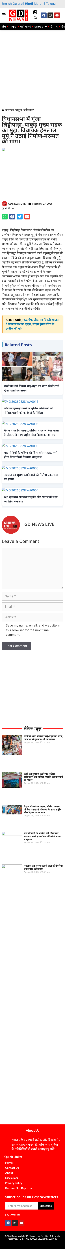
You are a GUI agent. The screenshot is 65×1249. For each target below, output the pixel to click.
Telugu (51, 3)
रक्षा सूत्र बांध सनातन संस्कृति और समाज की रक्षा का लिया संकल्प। (31, 499)
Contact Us (12, 1167)
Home (9, 1162)
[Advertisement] (32, 67)
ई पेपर (54, 26)
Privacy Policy (13, 1183)
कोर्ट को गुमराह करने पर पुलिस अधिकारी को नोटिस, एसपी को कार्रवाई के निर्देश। (43, 777)
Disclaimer (11, 1177)
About (9, 1172)
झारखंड (38, 26)
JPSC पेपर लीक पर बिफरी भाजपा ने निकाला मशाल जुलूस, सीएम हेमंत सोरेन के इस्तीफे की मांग (33, 324)
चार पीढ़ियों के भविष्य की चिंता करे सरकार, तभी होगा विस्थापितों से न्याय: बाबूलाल (42, 836)
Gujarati (18, 3)
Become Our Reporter (18, 1188)
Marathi (39, 3)
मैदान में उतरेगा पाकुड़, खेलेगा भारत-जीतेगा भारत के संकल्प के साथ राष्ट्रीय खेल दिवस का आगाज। (43, 809)
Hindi (29, 3)
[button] (35, 18)
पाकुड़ (13, 26)
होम (3, 26)
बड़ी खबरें (25, 26)
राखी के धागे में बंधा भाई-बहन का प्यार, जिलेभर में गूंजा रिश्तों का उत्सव (43, 737)
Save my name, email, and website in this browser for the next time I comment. (33, 630)
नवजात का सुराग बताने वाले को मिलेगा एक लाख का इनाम (43, 867)
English (6, 3)
